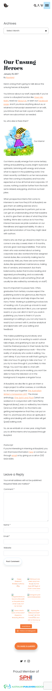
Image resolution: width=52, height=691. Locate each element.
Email (7, 536)
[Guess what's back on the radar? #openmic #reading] (18, 615)
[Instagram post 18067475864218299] (33, 600)
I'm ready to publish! (26, 646)
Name (7, 524)
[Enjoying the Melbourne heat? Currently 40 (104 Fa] (33, 615)
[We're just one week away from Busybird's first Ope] (33, 584)
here (31, 452)
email (14, 455)
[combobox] (26, 31)
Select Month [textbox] (13, 30)
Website (7, 547)
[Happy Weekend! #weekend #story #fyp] (18, 584)
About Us (22, 100)
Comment (9, 489)
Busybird (10, 77)
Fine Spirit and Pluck (24, 397)
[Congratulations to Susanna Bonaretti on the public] (18, 600)
